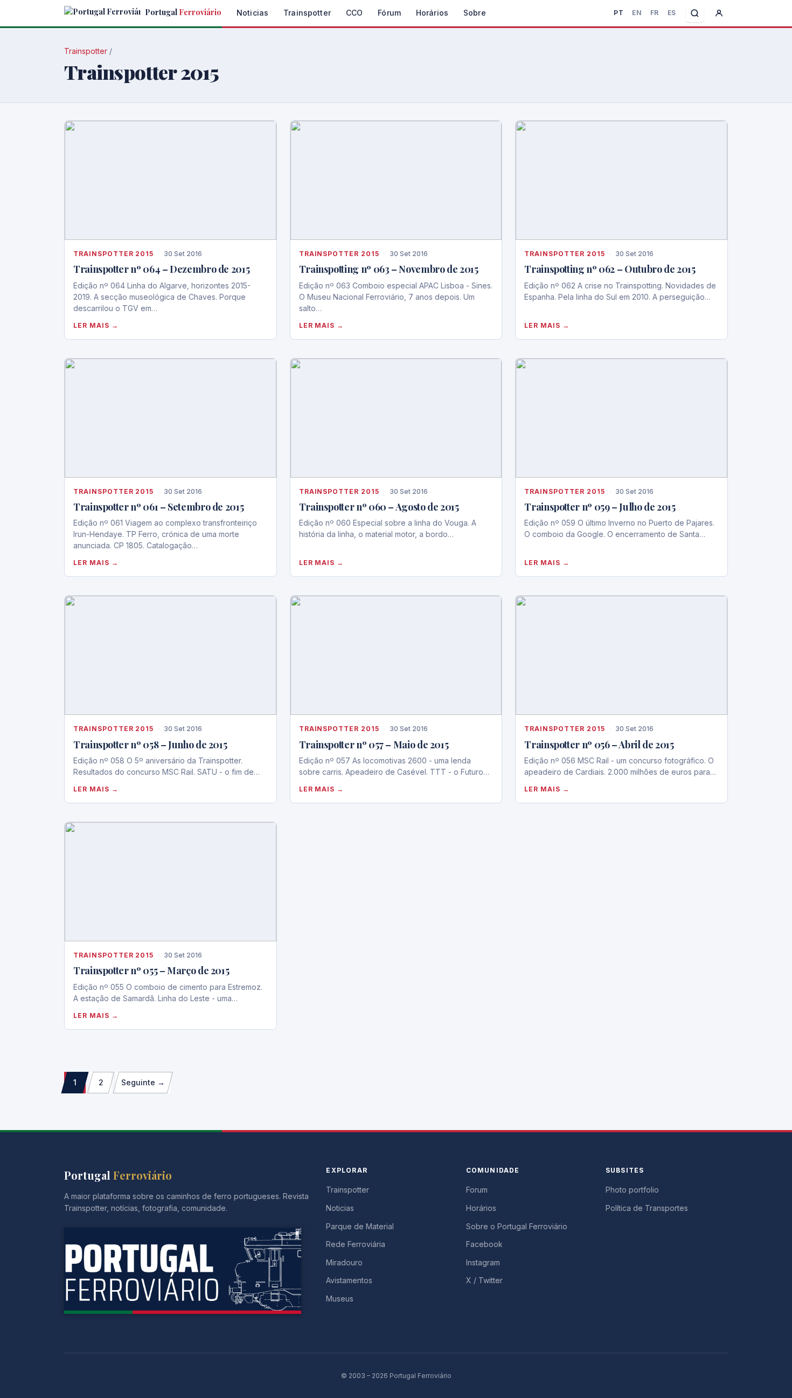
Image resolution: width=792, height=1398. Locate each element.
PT (618, 13)
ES (672, 13)
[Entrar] (719, 13)
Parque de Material (360, 1226)
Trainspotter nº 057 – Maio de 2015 (374, 744)
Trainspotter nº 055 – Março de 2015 (151, 970)
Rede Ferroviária (355, 1244)
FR (654, 13)
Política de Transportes (647, 1208)
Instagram (483, 1262)
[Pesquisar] (695, 13)
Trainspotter (307, 12)
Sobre (474, 12)
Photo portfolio (632, 1189)
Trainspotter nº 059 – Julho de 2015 (599, 506)
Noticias (252, 12)
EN (636, 13)
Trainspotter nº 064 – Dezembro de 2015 (161, 269)
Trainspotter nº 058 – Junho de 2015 (150, 744)
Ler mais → (96, 325)
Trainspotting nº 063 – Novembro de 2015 (388, 269)
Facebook (484, 1244)
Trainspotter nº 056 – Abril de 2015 (598, 744)
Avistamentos (349, 1280)
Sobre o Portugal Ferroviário (516, 1226)
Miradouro (344, 1262)
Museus (339, 1298)
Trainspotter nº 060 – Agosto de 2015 (379, 506)
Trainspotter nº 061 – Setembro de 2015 (158, 506)
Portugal (182, 12)
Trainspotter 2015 (113, 254)
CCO (354, 12)
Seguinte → (143, 1082)
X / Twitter (484, 1280)
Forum (477, 1189)
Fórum (389, 12)
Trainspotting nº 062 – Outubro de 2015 (609, 269)
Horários (432, 12)
